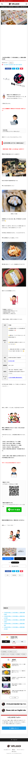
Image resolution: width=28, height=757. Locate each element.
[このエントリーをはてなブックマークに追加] (17, 69)
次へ (20, 575)
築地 (17, 64)
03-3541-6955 (11, 361)
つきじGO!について (7, 749)
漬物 (14, 64)
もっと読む (14, 697)
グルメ (11, 62)
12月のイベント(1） (5, 654)
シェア (9, 68)
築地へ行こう (15, 728)
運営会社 (13, 749)
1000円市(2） (4, 651)
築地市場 (20, 64)
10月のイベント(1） (13, 651)
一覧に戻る (14, 575)
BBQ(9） (18, 654)
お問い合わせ (14, 751)
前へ (8, 575)
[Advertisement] (14, 40)
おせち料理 (6, 64)
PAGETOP (15, 739)
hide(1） (24, 654)
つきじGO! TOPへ (15, 566)
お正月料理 (11, 64)
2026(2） (13, 654)
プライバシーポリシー (20, 749)
